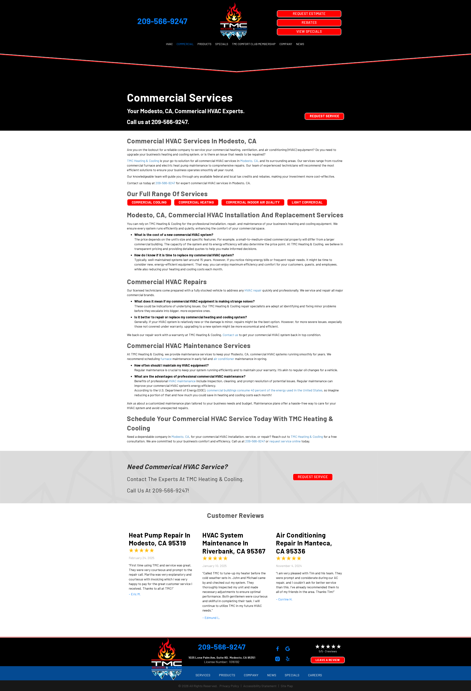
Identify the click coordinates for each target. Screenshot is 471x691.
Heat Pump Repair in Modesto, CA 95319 (159, 539)
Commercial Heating (196, 202)
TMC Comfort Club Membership (254, 44)
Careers (315, 675)
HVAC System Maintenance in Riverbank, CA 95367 (233, 543)
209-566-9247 (162, 21)
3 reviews (331, 651)
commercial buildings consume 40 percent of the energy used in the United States (264, 390)
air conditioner (224, 359)
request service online (285, 441)
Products (204, 44)
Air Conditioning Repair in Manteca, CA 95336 (304, 543)
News (300, 44)
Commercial (185, 44)
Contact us (230, 335)
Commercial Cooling (149, 202)
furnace (166, 359)
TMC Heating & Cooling (143, 161)
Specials (221, 44)
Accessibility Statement (260, 686)
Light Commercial (307, 202)
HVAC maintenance (182, 381)
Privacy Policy (229, 686)
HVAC (169, 44)
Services (203, 675)
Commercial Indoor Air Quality (253, 202)
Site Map (287, 686)
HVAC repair (253, 290)
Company (285, 44)
